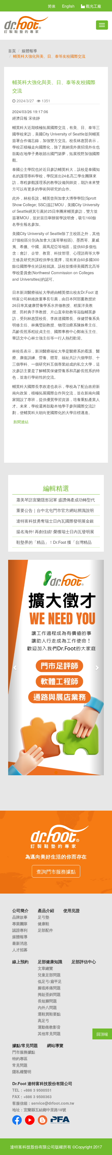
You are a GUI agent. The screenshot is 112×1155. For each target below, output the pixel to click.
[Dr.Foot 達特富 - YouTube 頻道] (30, 1120)
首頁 (12, 50)
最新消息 (19, 943)
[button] (15, 667)
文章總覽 (45, 968)
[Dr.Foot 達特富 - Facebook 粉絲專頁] (17, 1120)
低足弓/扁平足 (50, 981)
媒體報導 (29, 50)
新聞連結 (21, 421)
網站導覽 (55, 1045)
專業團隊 (19, 923)
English (68, 6)
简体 (51, 6)
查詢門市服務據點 (56, 871)
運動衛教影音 (49, 1027)
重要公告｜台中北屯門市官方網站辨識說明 (55, 510)
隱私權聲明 (21, 1071)
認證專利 (19, 930)
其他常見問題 (49, 1033)
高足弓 (43, 1020)
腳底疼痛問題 (49, 987)
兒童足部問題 (49, 974)
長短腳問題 (47, 1000)
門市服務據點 (23, 1052)
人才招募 (19, 949)
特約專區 (19, 1058)
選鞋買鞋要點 (49, 1014)
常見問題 (19, 1065)
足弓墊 (43, 917)
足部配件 (45, 930)
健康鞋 (43, 923)
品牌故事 (19, 917)
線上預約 (20, 962)
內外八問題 (47, 1007)
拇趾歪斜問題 (49, 994)
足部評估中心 (83, 962)
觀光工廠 (93, 6)
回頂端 (102, 1034)
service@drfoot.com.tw (52, 1103)
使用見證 (71, 910)
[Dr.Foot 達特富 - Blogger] (42, 1120)
